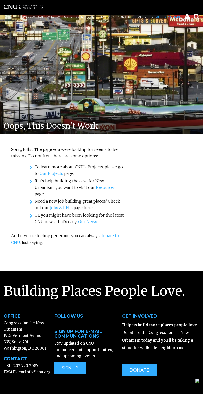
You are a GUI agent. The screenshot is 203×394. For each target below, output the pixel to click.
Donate (123, 17)
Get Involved (103, 17)
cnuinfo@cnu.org (35, 372)
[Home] (23, 6)
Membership (143, 17)
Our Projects (51, 173)
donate (139, 370)
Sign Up (70, 367)
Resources (79, 17)
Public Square (168, 17)
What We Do (57, 17)
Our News (87, 221)
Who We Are (33, 17)
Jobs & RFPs (61, 207)
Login (187, 18)
